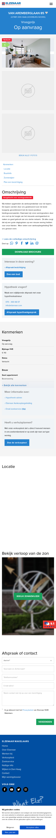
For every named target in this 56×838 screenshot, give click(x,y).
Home (5, 746)
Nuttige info (7, 765)
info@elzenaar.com (14, 305)
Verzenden (45, 722)
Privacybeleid (28, 710)
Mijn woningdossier (11, 777)
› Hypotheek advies (13, 397)
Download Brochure (28, 252)
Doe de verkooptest (17, 442)
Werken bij (7, 753)
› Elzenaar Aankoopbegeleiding (18, 403)
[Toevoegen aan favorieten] (46, 12)
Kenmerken (8, 164)
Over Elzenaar (9, 749)
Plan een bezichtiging (13, 182)
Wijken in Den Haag (11, 769)
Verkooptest (8, 757)
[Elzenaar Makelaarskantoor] (49, 624)
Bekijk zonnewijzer (28, 596)
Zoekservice (8, 761)
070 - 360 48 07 (13, 302)
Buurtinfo (7, 173)
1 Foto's (30, 61)
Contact (5, 773)
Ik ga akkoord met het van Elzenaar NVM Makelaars (26, 711)
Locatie (6, 169)
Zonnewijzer (8, 178)
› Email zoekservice (15, 409)
